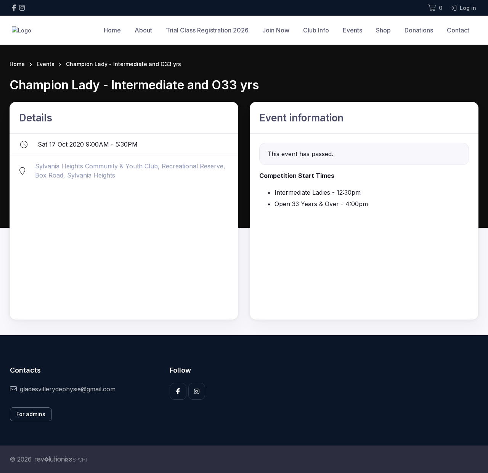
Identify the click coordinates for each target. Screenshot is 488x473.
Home (112, 30)
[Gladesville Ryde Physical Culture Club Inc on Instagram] (22, 8)
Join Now (275, 30)
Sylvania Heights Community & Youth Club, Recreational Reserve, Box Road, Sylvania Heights (130, 170)
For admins (30, 414)
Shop (383, 30)
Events (352, 30)
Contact (458, 30)
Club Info (316, 30)
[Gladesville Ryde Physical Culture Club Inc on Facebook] (14, 8)
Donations (419, 30)
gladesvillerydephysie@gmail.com (68, 389)
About (143, 30)
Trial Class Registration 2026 (207, 30)
